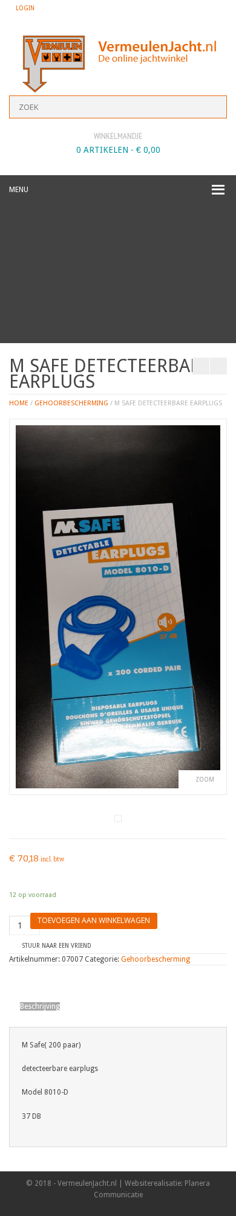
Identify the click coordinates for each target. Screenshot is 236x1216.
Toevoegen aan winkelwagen (94, 920)
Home (18, 403)
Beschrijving (40, 1006)
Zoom (204, 779)
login (25, 8)
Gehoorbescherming (71, 403)
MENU (18, 189)
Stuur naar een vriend (56, 945)
